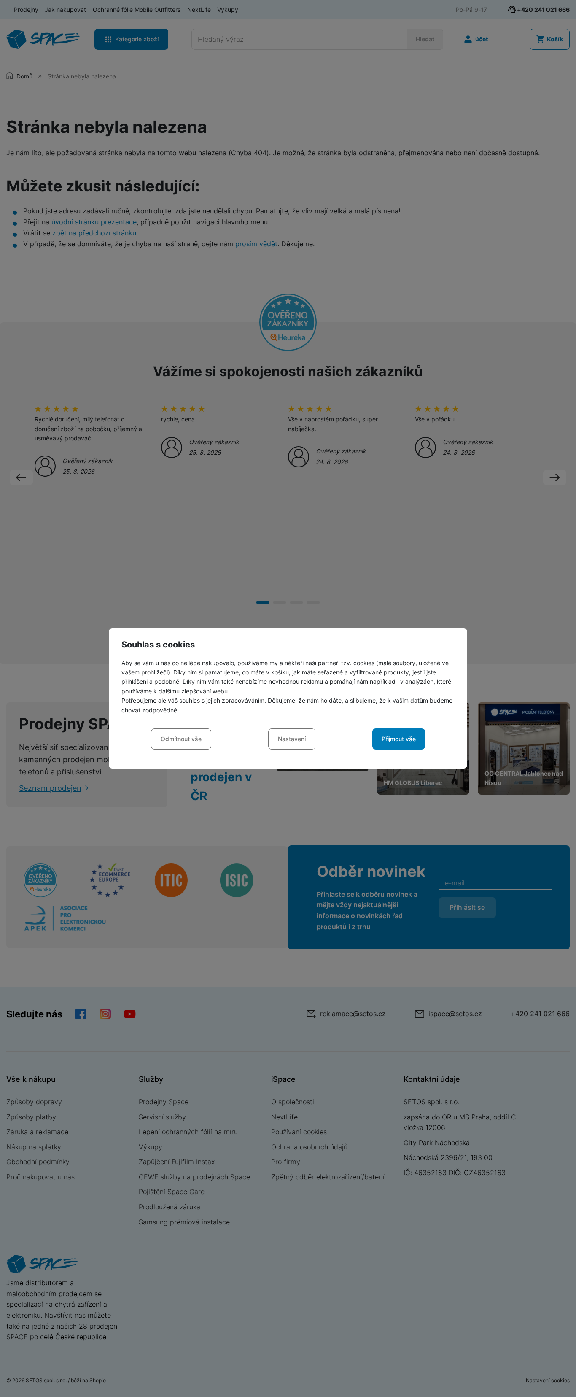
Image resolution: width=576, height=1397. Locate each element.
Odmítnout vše (181, 738)
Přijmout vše (399, 738)
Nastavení (292, 738)
